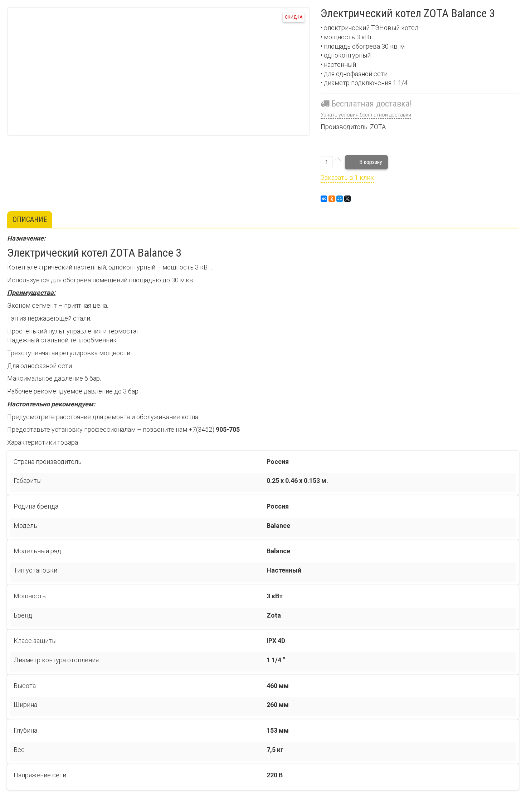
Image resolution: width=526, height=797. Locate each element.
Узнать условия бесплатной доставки (366, 115)
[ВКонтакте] (324, 198)
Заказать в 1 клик (347, 177)
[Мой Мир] (339, 198)
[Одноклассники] (331, 198)
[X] (347, 198)
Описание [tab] (30, 219)
